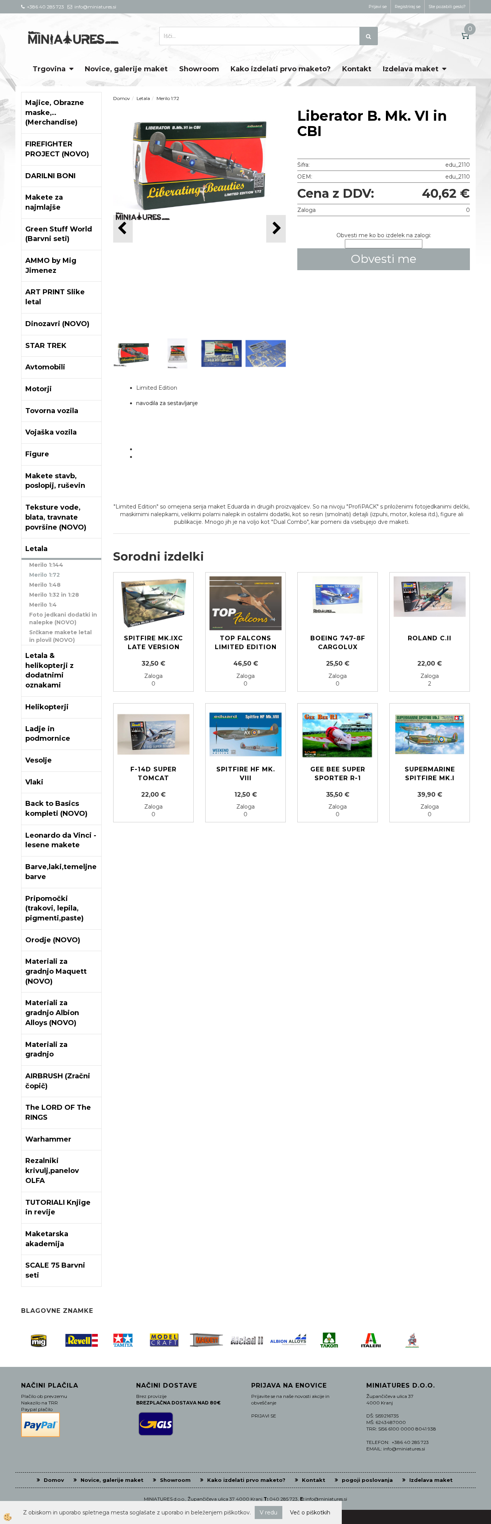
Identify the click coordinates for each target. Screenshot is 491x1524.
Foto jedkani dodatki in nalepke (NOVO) (63, 618)
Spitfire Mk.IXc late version (153, 643)
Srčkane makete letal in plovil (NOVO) (60, 636)
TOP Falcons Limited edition (246, 643)
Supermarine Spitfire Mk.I (430, 774)
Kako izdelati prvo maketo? (281, 69)
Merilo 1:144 (46, 564)
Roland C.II (429, 638)
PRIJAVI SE (263, 1416)
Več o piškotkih (310, 1512)
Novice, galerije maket (126, 69)
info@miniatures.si (326, 1499)
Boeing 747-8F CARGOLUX (337, 643)
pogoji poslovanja (367, 1480)
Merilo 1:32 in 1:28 (54, 594)
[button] (276, 228)
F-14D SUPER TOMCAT (153, 774)
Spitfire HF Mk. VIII (245, 774)
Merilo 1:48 (45, 584)
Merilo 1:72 (44, 574)
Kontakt (356, 69)
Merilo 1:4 (43, 604)
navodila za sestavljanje (167, 403)
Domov (121, 98)
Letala (143, 98)
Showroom (199, 69)
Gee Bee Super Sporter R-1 (337, 774)
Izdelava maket (410, 69)
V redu (268, 1512)
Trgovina (49, 69)
